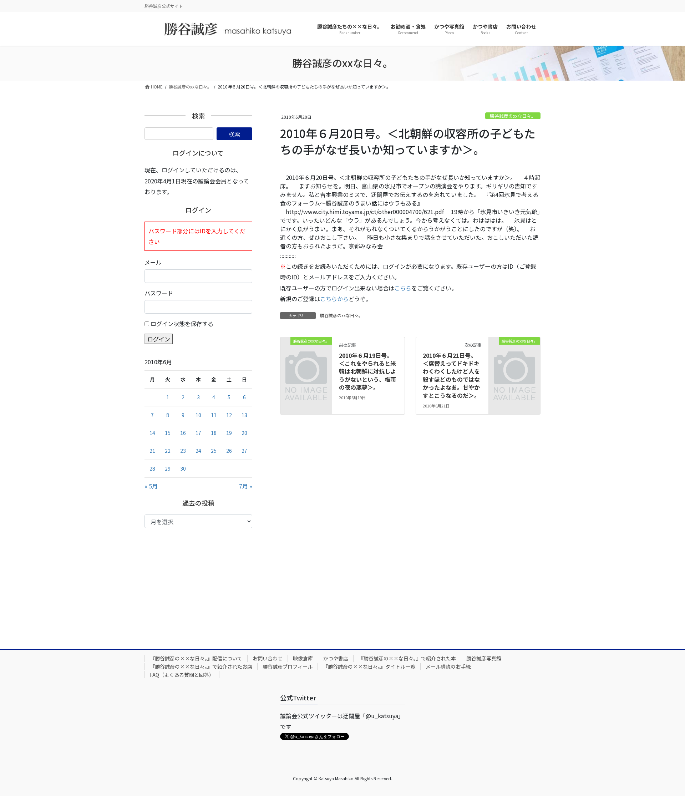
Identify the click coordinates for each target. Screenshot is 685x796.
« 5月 (151, 486)
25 (214, 450)
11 (214, 415)
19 (229, 432)
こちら (402, 288)
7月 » (245, 486)
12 (229, 415)
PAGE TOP (664, 765)
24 (198, 450)
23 (183, 450)
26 (229, 450)
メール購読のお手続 (448, 666)
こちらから (334, 298)
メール (153, 262)
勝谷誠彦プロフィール (288, 666)
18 (214, 432)
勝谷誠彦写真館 (483, 658)
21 (152, 450)
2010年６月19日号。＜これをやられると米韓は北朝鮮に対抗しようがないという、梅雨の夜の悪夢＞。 (367, 371)
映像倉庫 (303, 658)
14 (152, 432)
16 (183, 432)
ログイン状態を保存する (182, 323)
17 (198, 432)
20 (244, 432)
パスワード (158, 293)
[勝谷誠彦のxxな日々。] (306, 352)
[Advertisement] (198, 581)
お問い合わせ (268, 658)
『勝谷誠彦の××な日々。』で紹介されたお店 (201, 666)
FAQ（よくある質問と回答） (182, 674)
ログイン (158, 339)
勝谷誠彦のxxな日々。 (513, 115)
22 (168, 450)
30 (183, 468)
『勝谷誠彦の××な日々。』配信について (196, 658)
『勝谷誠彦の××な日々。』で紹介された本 (407, 658)
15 (168, 432)
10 (198, 415)
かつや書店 (335, 658)
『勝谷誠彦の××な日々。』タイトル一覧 (369, 666)
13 (244, 415)
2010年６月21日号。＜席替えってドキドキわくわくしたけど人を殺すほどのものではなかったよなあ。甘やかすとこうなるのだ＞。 (451, 375)
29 (168, 468)
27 (244, 450)
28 (152, 468)
